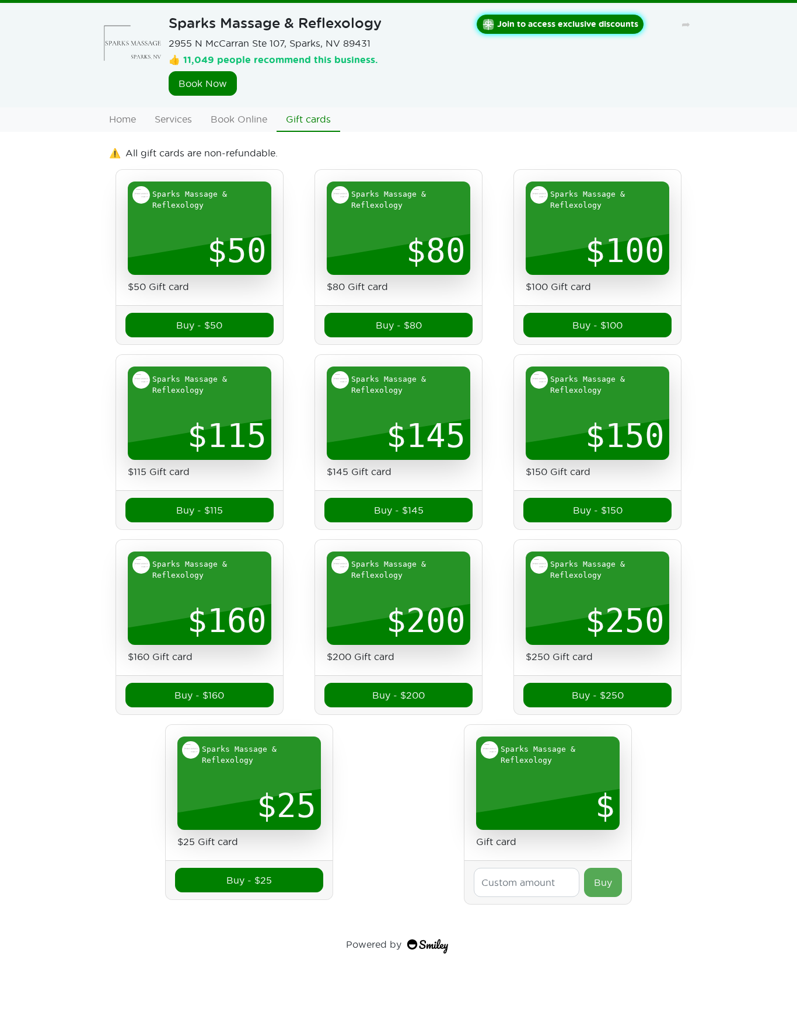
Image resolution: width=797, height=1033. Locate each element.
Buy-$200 (398, 695)
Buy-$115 (199, 510)
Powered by (373, 944)
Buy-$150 (598, 510)
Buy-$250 (598, 695)
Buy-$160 (199, 695)
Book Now (203, 83)
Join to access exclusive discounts (567, 23)
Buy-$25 (249, 880)
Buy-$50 (199, 325)
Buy (603, 882)
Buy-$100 (597, 325)
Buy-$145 (399, 510)
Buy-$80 (399, 325)
